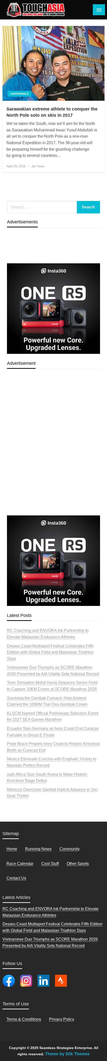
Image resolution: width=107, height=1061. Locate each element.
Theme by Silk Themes (67, 1054)
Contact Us (16, 878)
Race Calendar (19, 864)
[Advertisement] (53, 453)
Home (11, 849)
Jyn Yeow (37, 166)
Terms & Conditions (23, 1019)
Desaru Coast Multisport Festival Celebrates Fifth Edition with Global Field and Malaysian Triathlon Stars (50, 652)
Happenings (19, 93)
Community (69, 849)
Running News (38, 849)
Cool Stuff (50, 864)
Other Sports (78, 864)
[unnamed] (53, 308)
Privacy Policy (61, 1019)
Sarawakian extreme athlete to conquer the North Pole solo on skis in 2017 (52, 112)
